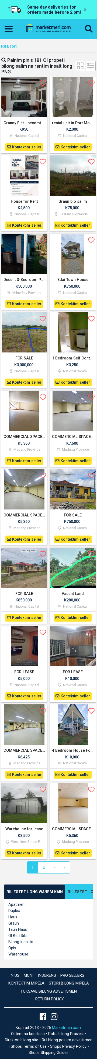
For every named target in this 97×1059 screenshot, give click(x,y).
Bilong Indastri (20, 942)
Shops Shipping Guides (48, 1052)
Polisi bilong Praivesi (66, 1034)
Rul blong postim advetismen (67, 1040)
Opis (12, 948)
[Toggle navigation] (10, 29)
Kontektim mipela (26, 983)
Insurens (47, 975)
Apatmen (16, 904)
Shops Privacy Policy (69, 1046)
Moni (28, 975)
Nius (15, 975)
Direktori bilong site (22, 1040)
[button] (89, 29)
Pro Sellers (72, 975)
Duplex (14, 910)
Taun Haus (17, 929)
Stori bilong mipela (69, 983)
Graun (13, 923)
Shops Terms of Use (29, 1046)
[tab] (34, 892)
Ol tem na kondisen (28, 1034)
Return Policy (49, 999)
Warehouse (18, 954)
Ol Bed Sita (17, 935)
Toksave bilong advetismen (48, 991)
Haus (12, 917)
